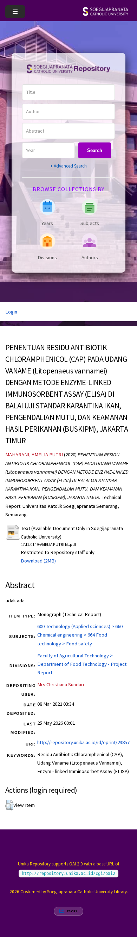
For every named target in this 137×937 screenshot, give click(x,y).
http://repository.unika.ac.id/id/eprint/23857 (83, 742)
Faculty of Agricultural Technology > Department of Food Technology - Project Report (81, 664)
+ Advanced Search (68, 166)
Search (94, 150)
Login (11, 312)
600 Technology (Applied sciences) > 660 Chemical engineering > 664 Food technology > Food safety (80, 634)
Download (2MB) (38, 561)
